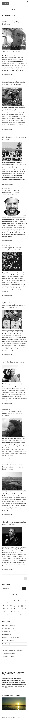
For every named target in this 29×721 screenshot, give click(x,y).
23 (18, 608)
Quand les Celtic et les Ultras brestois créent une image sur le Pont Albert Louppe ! (13, 467)
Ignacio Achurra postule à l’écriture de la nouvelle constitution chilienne (11, 193)
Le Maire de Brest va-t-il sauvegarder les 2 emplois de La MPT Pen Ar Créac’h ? (13, 305)
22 (14, 608)
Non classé (5, 644)
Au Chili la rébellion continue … (13, 362)
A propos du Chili (7, 625)
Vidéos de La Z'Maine (8, 656)
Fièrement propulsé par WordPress (11, 717)
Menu (15, 9)
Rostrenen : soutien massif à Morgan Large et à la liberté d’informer (12, 413)
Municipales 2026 (7, 641)
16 (18, 605)
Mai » (21, 614)
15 (14, 605)
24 (22, 608)
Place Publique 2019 (7, 647)
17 (22, 605)
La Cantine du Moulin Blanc (9, 637)
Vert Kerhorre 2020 (7, 653)
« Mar (7, 614)
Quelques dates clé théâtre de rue (11, 650)
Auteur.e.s (5, 631)
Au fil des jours (6, 628)
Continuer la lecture (7, 74)
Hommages (5, 634)
